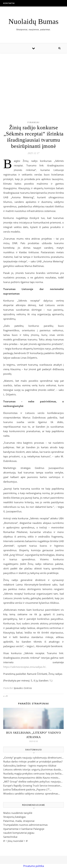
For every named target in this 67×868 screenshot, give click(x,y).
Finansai (33, 122)
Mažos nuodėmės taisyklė (17, 812)
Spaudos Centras (23, 688)
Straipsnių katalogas (14, 816)
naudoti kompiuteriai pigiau (18, 832)
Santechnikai (10, 836)
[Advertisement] (33, 82)
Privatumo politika (33, 866)
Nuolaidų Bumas (33, 21)
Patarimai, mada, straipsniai (18, 820)
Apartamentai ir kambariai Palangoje (23, 828)
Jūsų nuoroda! (15, 840)
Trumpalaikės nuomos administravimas (25, 824)
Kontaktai (9, 3)
